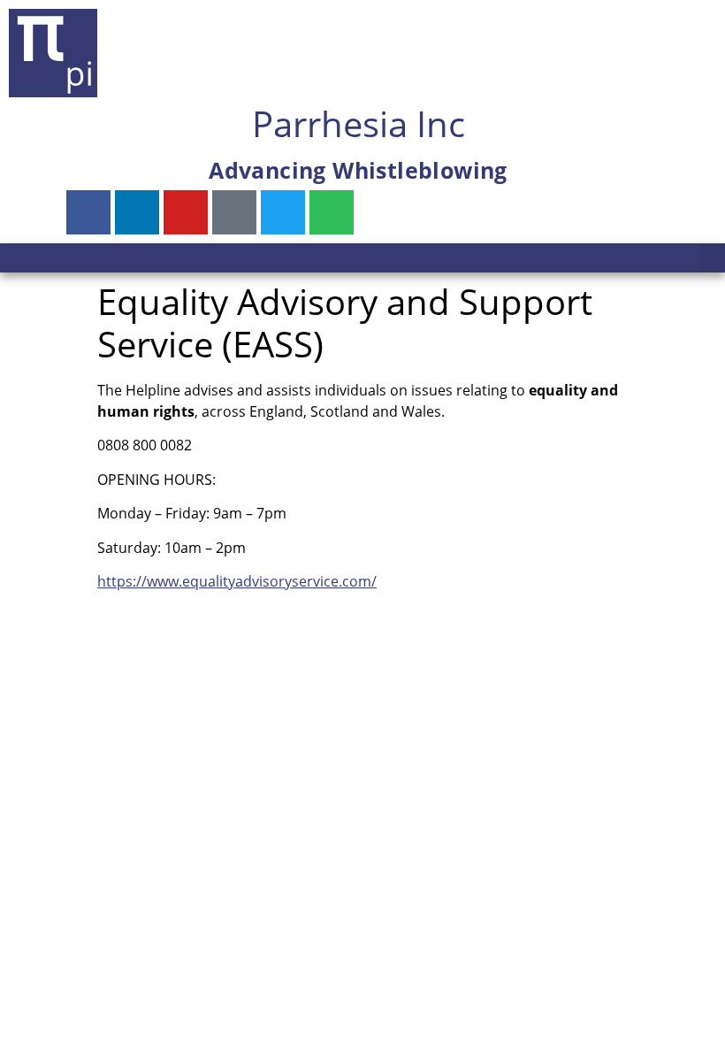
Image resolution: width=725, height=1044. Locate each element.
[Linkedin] (137, 212)
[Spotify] (331, 212)
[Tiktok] (234, 212)
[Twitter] (283, 212)
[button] (712, 258)
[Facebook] (88, 212)
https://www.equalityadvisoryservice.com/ (237, 581)
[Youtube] (186, 212)
